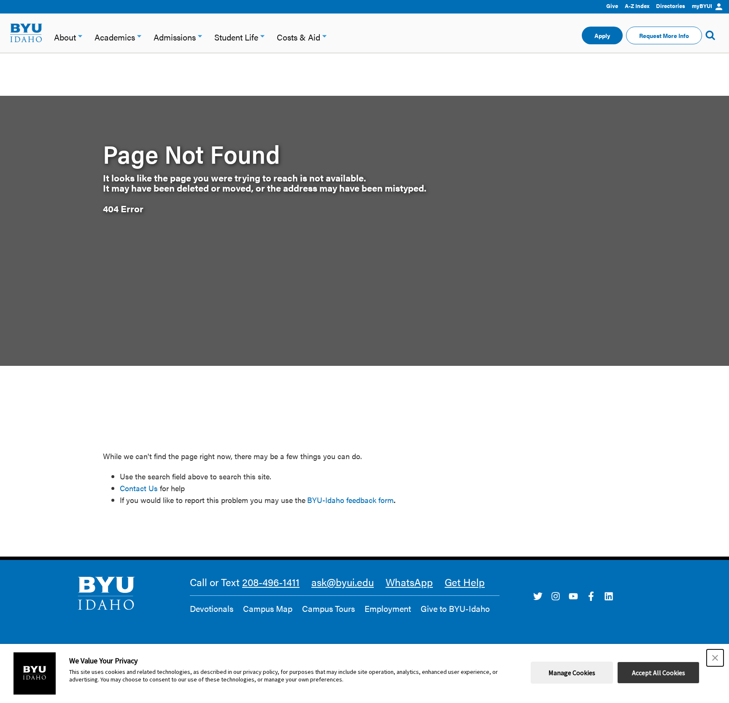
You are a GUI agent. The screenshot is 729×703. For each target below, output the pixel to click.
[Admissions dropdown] (199, 35)
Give (612, 6)
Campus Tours (328, 608)
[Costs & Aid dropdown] (324, 35)
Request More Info (664, 35)
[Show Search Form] (710, 35)
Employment (387, 608)
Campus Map (267, 608)
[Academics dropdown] (139, 35)
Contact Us (139, 488)
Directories (670, 6)
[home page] (26, 33)
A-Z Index (637, 6)
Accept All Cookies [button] (658, 672)
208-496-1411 (271, 582)
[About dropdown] (80, 35)
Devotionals (211, 608)
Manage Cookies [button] (571, 672)
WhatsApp (409, 582)
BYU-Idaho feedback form (350, 500)
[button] (715, 657)
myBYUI (702, 6)
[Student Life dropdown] (262, 35)
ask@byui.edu (342, 582)
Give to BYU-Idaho (455, 608)
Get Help (465, 582)
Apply (602, 35)
